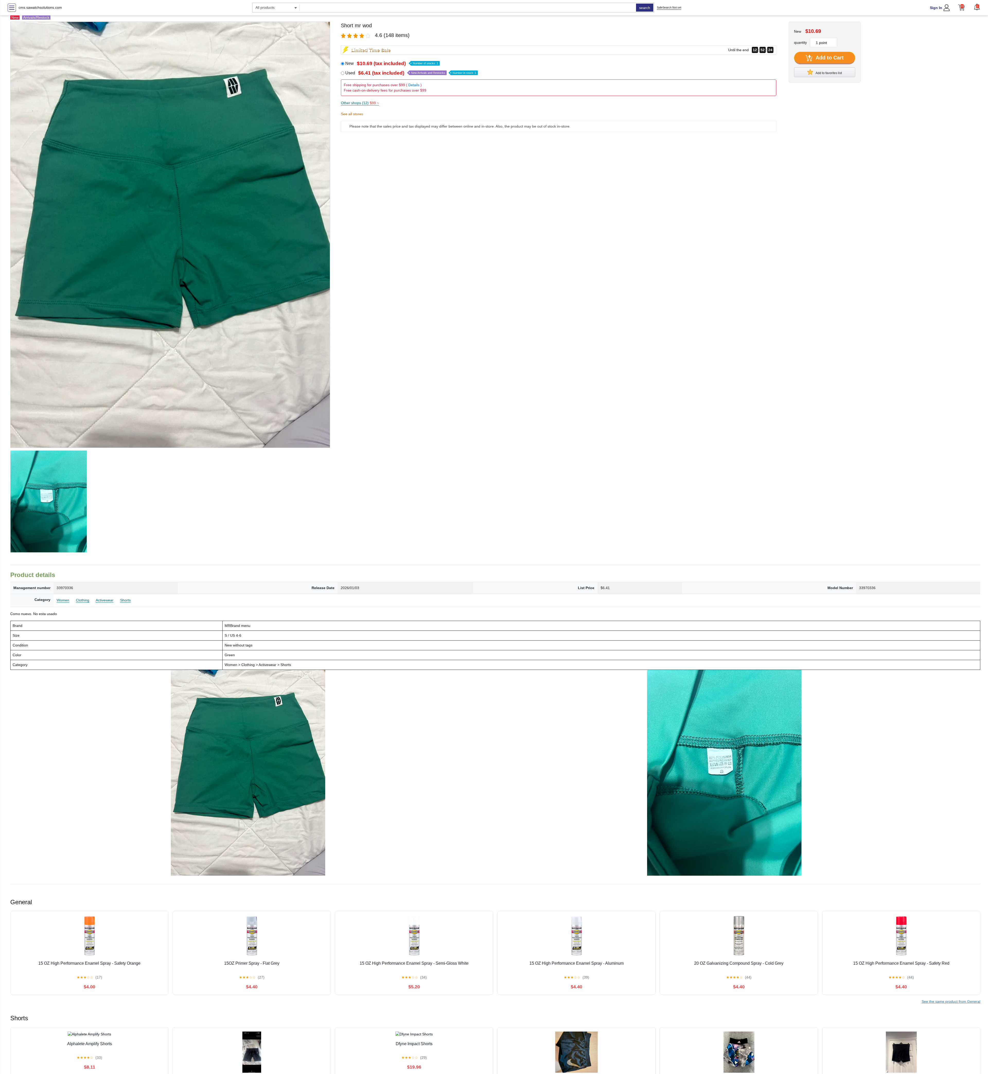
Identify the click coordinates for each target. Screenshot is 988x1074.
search (644, 8)
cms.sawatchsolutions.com (40, 7)
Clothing (82, 600)
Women (63, 600)
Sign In (936, 8)
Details (413, 85)
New (391, 63)
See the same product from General (951, 1001)
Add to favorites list (828, 73)
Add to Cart (829, 57)
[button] (977, 7)
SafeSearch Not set (669, 7)
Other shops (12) (360, 103)
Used (410, 73)
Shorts (125, 600)
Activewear (104, 600)
